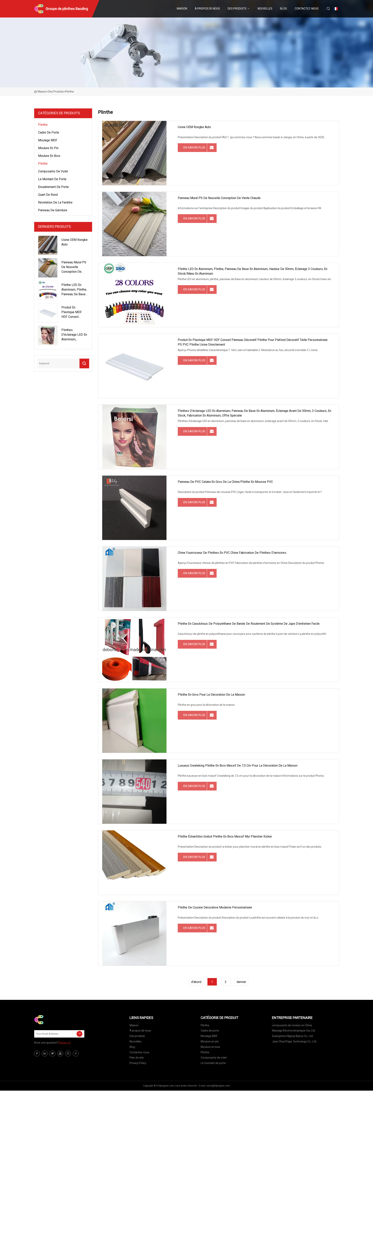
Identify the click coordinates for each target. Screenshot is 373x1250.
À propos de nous (207, 8)
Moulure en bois (49, 156)
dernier (241, 982)
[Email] (79, 1034)
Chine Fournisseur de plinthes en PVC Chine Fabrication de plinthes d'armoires (232, 553)
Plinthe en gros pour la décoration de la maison (211, 694)
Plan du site (137, 1057)
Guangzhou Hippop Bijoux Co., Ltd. (292, 1036)
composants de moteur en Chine (292, 1025)
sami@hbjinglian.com (218, 1085)
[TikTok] (76, 1053)
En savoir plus (194, 147)
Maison (182, 8)
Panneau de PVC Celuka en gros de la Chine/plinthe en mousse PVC (225, 482)
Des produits (237, 8)
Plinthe (43, 125)
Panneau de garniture (52, 210)
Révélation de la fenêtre (55, 202)
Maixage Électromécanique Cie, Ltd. (293, 1030)
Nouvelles (265, 8)
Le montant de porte (52, 179)
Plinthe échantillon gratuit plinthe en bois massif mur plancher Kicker (225, 836)
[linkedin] (45, 1053)
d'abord (196, 982)
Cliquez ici (64, 1042)
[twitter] (52, 1053)
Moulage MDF (47, 140)
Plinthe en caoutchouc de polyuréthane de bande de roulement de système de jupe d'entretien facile (249, 623)
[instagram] (68, 1053)
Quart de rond (48, 195)
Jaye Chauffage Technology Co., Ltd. (294, 1041)
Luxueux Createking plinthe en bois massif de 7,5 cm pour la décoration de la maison (237, 765)
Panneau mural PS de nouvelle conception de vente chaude (219, 198)
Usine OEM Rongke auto (194, 127)
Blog (283, 8)
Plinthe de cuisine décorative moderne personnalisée (215, 907)
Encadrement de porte (53, 187)
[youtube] (60, 1053)
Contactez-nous (307, 8)
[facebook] (37, 1053)
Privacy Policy (138, 1063)
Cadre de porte (48, 132)
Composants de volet (53, 171)
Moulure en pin (48, 148)
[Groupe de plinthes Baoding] (53, 1020)
